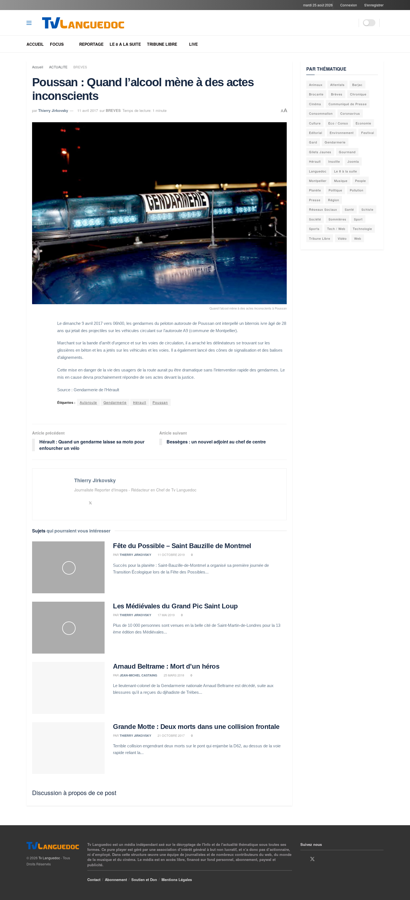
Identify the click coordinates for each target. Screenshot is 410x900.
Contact (93, 879)
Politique (335, 190)
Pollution (356, 190)
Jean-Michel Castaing (138, 675)
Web (357, 238)
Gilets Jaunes (320, 152)
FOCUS (57, 44)
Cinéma (315, 104)
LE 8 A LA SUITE (125, 44)
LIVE (193, 44)
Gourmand (347, 152)
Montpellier (318, 180)
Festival (367, 132)
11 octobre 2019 (171, 554)
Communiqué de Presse (348, 104)
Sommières (337, 219)
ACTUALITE (58, 66)
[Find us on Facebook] (302, 859)
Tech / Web (336, 228)
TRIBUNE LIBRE (162, 44)
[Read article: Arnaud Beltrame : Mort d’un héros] (68, 688)
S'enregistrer (373, 5)
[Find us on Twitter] (312, 859)
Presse (314, 200)
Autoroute (88, 402)
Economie (363, 123)
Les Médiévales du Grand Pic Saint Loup (175, 606)
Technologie (362, 228)
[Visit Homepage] (88, 23)
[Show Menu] (29, 23)
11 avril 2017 (87, 110)
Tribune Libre (319, 238)
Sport (358, 219)
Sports (314, 228)
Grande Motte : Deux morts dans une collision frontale (196, 726)
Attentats (337, 84)
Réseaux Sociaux (323, 209)
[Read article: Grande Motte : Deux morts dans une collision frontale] (68, 748)
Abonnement (116, 879)
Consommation (321, 113)
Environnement (342, 132)
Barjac (357, 84)
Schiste (367, 209)
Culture (315, 123)
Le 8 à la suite (345, 171)
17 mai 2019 (166, 615)
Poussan (160, 402)
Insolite (334, 161)
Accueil (35, 44)
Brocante (316, 94)
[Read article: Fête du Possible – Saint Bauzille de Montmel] (68, 567)
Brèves (337, 94)
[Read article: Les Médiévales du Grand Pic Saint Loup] (68, 628)
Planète (315, 190)
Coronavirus (350, 113)
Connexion (348, 5)
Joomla (353, 161)
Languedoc (318, 171)
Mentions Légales (176, 879)
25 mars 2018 (173, 675)
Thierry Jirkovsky (53, 110)
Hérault (139, 402)
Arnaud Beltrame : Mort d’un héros (166, 666)
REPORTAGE (91, 44)
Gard (313, 142)
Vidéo (342, 238)
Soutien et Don (144, 879)
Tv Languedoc (49, 857)
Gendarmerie (115, 402)
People (360, 180)
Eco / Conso (338, 123)
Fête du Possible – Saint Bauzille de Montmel (182, 545)
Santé (349, 209)
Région (333, 200)
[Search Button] (352, 23)
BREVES (80, 66)
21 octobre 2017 (171, 735)
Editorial (315, 132)
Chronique (358, 94)
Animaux (316, 84)
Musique (341, 180)
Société (315, 219)
